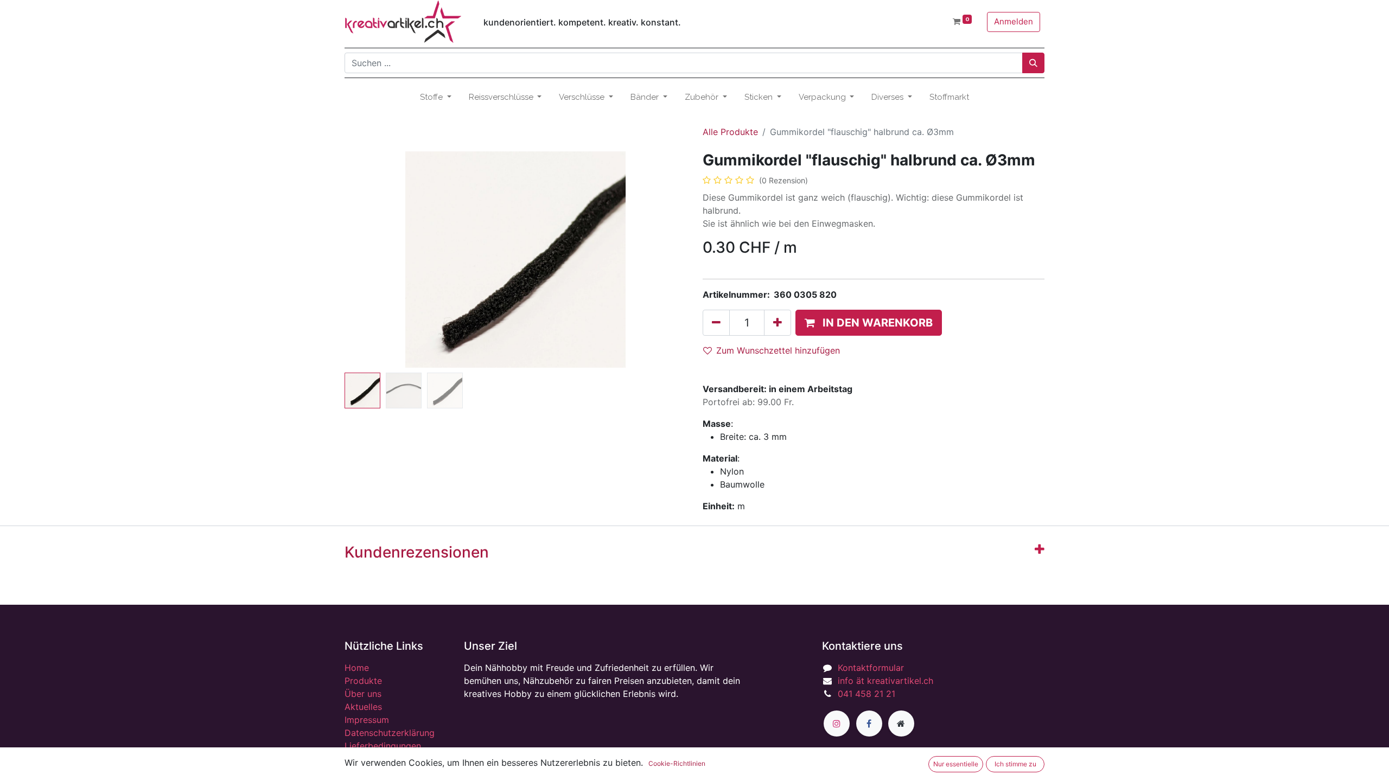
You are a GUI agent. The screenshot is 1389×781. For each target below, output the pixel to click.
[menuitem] (949, 97)
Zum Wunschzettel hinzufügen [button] (778, 350)
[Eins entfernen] (716, 323)
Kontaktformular (871, 667)
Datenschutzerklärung (390, 732)
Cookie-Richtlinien (676, 763)
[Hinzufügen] (777, 323)
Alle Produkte (730, 131)
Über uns (363, 693)
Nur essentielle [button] (955, 764)
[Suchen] (1033, 63)
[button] (370, 260)
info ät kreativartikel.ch (885, 680)
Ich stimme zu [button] (1015, 764)
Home (357, 667)
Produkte (363, 680)
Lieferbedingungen (383, 745)
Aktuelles (363, 706)
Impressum (367, 719)
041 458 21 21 (866, 693)
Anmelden (1013, 21)
